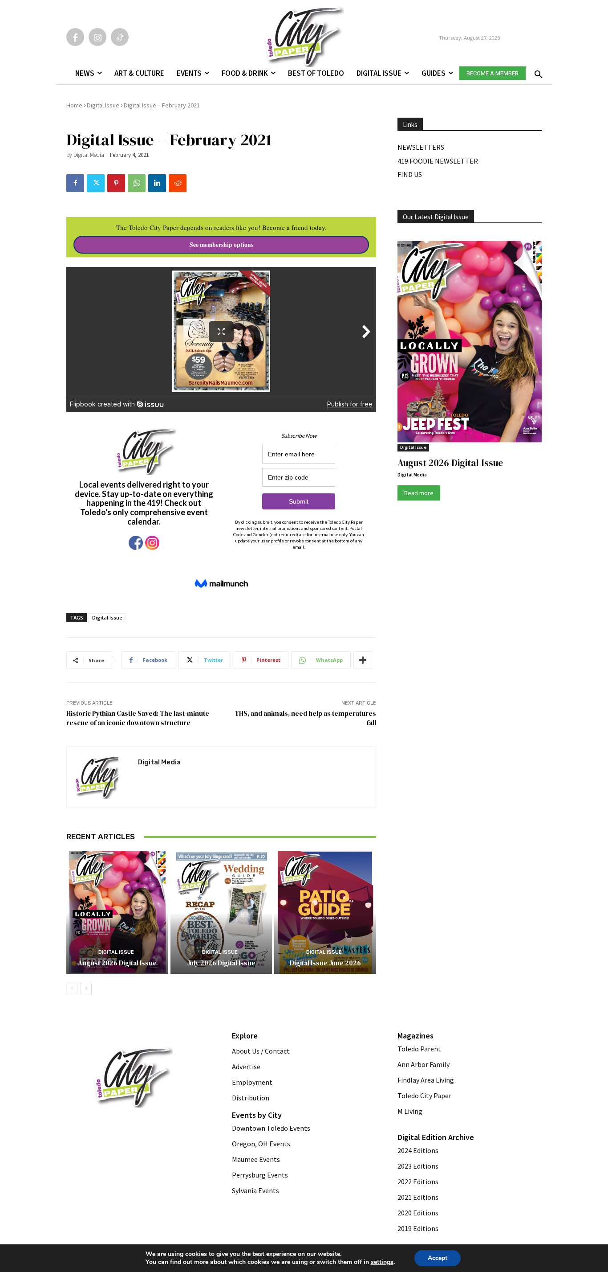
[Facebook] (75, 37)
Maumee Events (256, 1159)
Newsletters (420, 147)
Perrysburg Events (260, 1174)
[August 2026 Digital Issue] (117, 912)
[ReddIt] (177, 183)
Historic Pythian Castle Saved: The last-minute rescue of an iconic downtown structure (137, 718)
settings (382, 1262)
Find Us (409, 174)
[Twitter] (96, 183)
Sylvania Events (255, 1190)
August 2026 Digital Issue (117, 963)
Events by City (257, 1115)
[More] (362, 660)
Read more (419, 493)
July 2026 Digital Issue (221, 963)
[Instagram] (97, 37)
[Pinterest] (116, 183)
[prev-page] (71, 988)
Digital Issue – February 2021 (162, 105)
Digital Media (88, 155)
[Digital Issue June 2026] (325, 912)
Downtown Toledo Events (271, 1128)
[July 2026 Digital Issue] (221, 912)
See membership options (221, 244)
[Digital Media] (102, 777)
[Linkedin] (157, 183)
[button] (537, 72)
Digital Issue (103, 105)
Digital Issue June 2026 (325, 963)
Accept (437, 1258)
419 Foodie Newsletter (437, 160)
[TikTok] (120, 37)
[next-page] (86, 988)
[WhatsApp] (137, 183)
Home (74, 105)
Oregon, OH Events (261, 1143)
